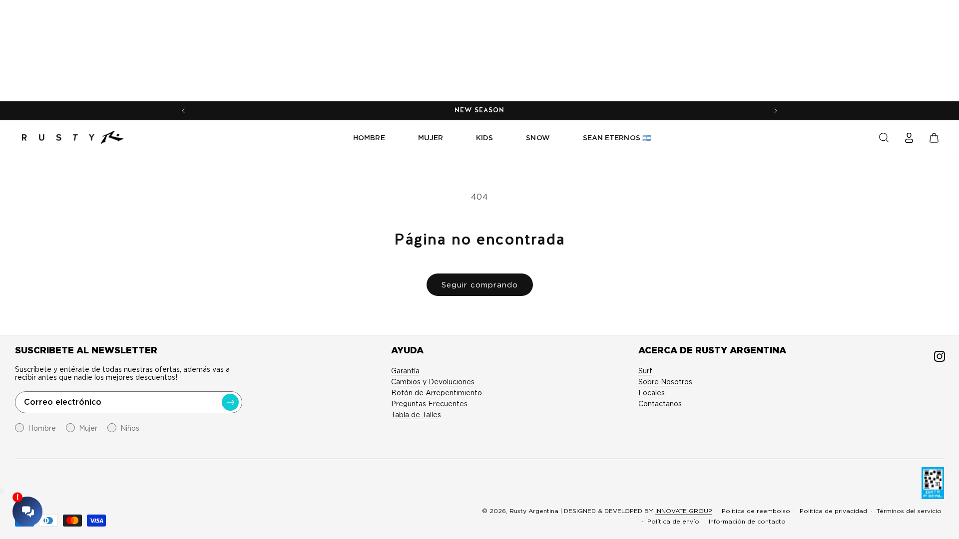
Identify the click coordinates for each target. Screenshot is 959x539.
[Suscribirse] (230, 402)
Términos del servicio (909, 511)
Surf (645, 371)
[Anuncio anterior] (183, 110)
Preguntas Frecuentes (429, 404)
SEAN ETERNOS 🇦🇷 (617, 138)
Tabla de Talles (416, 415)
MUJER (430, 138)
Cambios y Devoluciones (433, 382)
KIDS (484, 138)
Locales (651, 393)
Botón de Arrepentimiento (436, 393)
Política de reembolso (756, 511)
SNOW (537, 138)
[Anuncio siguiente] (776, 110)
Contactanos (660, 404)
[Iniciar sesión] (909, 138)
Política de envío (673, 521)
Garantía (405, 371)
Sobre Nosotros (665, 382)
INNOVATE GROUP (683, 511)
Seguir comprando (480, 284)
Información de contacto (747, 521)
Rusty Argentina (533, 511)
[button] (884, 138)
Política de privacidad (833, 511)
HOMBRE (369, 138)
